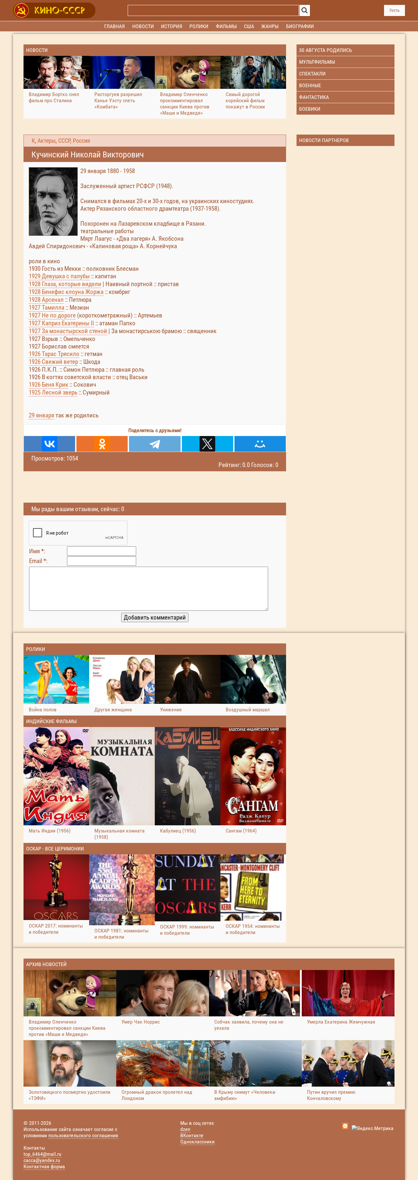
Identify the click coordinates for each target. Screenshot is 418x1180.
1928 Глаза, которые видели (65, 284)
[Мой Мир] (260, 444)
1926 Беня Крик (48, 384)
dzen (185, 1129)
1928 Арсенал (46, 299)
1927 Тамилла (46, 307)
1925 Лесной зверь (53, 392)
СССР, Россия (74, 140)
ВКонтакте (191, 1135)
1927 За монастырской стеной (68, 331)
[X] (207, 444)
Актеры (47, 140)
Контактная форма (44, 1166)
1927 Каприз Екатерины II (61, 323)
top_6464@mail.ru (42, 1154)
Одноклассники (197, 1142)
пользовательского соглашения (83, 1135)
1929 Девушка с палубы (59, 276)
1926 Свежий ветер (53, 361)
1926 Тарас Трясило (54, 354)
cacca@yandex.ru (42, 1160)
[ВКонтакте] (49, 444)
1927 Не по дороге (52, 315)
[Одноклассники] (102, 444)
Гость (394, 10)
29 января (41, 415)
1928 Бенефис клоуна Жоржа (66, 292)
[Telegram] (154, 444)
